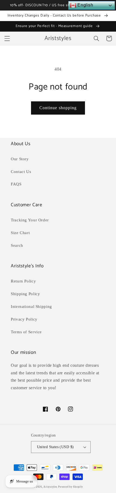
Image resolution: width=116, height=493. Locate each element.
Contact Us (21, 171)
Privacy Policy (24, 319)
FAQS (16, 184)
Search (17, 245)
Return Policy (23, 281)
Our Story (20, 159)
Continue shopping (58, 107)
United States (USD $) (55, 447)
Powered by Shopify (70, 486)
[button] (7, 38)
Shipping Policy (25, 294)
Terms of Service (26, 332)
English (84, 5)
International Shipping (31, 306)
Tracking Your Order (30, 220)
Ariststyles (50, 486)
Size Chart (20, 233)
